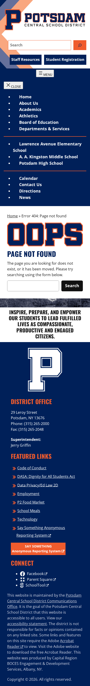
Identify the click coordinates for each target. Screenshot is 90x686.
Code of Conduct (31, 468)
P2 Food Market (31, 502)
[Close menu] (13, 85)
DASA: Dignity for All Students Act (46, 476)
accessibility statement (27, 623)
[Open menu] (45, 73)
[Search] (79, 45)
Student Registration (65, 59)
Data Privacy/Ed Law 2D (37, 485)
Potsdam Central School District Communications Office (44, 601)
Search (72, 285)
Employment (28, 493)
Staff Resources (25, 59)
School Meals (28, 510)
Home (25, 96)
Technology (27, 519)
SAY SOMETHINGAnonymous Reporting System (36, 548)
